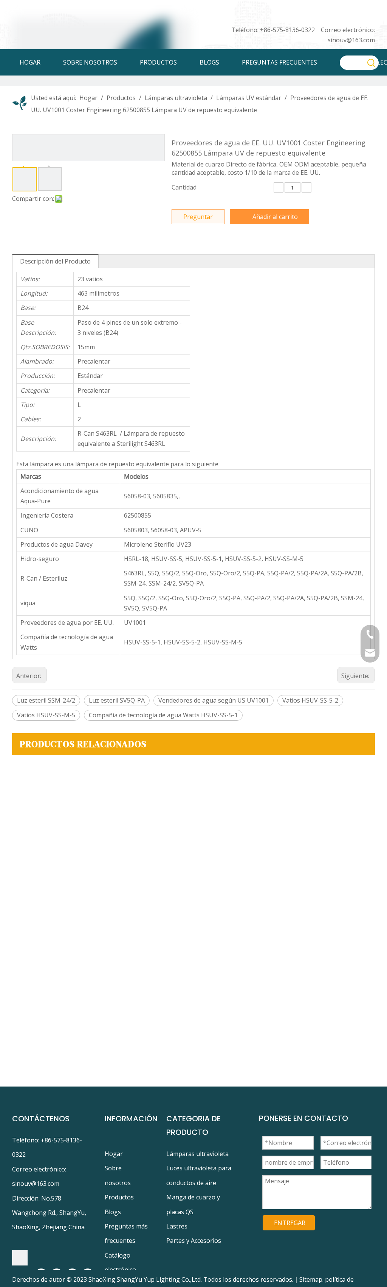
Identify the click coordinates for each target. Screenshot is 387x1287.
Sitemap (310, 1279)
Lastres (176, 1226)
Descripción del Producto (55, 261)
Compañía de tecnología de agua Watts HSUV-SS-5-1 (163, 715)
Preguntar (198, 217)
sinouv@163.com (351, 40)
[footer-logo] (20, 1257)
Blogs (113, 1212)
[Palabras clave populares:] (371, 62)
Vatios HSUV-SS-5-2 (310, 700)
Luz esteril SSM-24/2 (46, 700)
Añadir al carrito (275, 217)
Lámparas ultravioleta (197, 1154)
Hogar (114, 1154)
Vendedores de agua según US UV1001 (213, 700)
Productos (119, 1197)
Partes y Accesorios (193, 1240)
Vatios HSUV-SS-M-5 (46, 715)
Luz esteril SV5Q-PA (117, 700)
